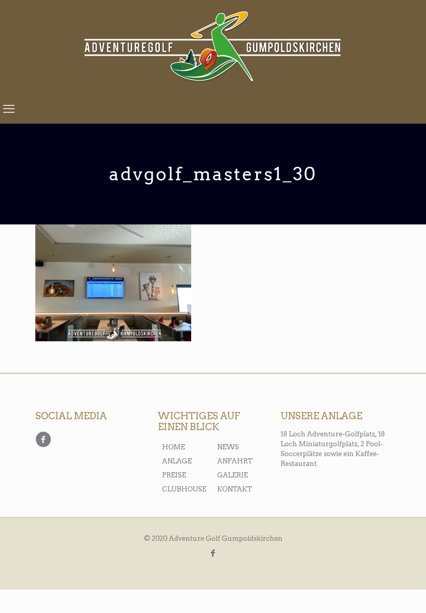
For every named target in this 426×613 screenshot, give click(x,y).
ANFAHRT (234, 461)
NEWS (228, 447)
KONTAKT (234, 489)
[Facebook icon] (213, 553)
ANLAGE (177, 461)
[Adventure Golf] (213, 47)
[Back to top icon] (375, 591)
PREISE (174, 475)
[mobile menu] (9, 108)
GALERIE (232, 475)
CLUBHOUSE (184, 489)
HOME (173, 447)
